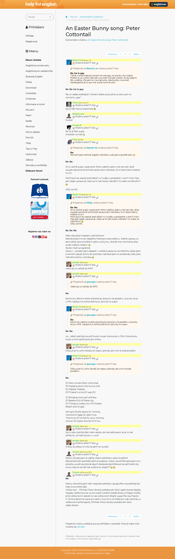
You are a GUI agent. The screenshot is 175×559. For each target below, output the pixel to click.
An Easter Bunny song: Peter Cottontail (108, 40)
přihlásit (81, 527)
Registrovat (31, 41)
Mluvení (30, 110)
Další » (136, 54)
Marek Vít (81, 60)
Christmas (31, 99)
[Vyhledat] (50, 17)
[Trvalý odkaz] (97, 63)
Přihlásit (30, 36)
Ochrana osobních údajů (97, 553)
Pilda (77, 140)
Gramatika (31, 93)
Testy (28, 143)
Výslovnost (31, 154)
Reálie (29, 121)
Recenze (30, 126)
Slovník (29, 137)
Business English (34, 76)
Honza (80, 103)
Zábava (29, 160)
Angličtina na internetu (37, 65)
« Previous (112, 54)
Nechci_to (92, 68)
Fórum (73, 17)
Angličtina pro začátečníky (39, 71)
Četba (29, 82)
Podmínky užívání (74, 553)
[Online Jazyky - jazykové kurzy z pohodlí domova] (40, 210)
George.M (76, 125)
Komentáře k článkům (91, 17)
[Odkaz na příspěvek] (71, 68)
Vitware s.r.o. (89, 550)
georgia (80, 262)
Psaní (28, 115)
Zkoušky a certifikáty (36, 165)
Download (31, 88)
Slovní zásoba (33, 132)
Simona (82, 452)
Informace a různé (35, 104)
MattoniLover (78, 114)
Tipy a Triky (31, 149)
